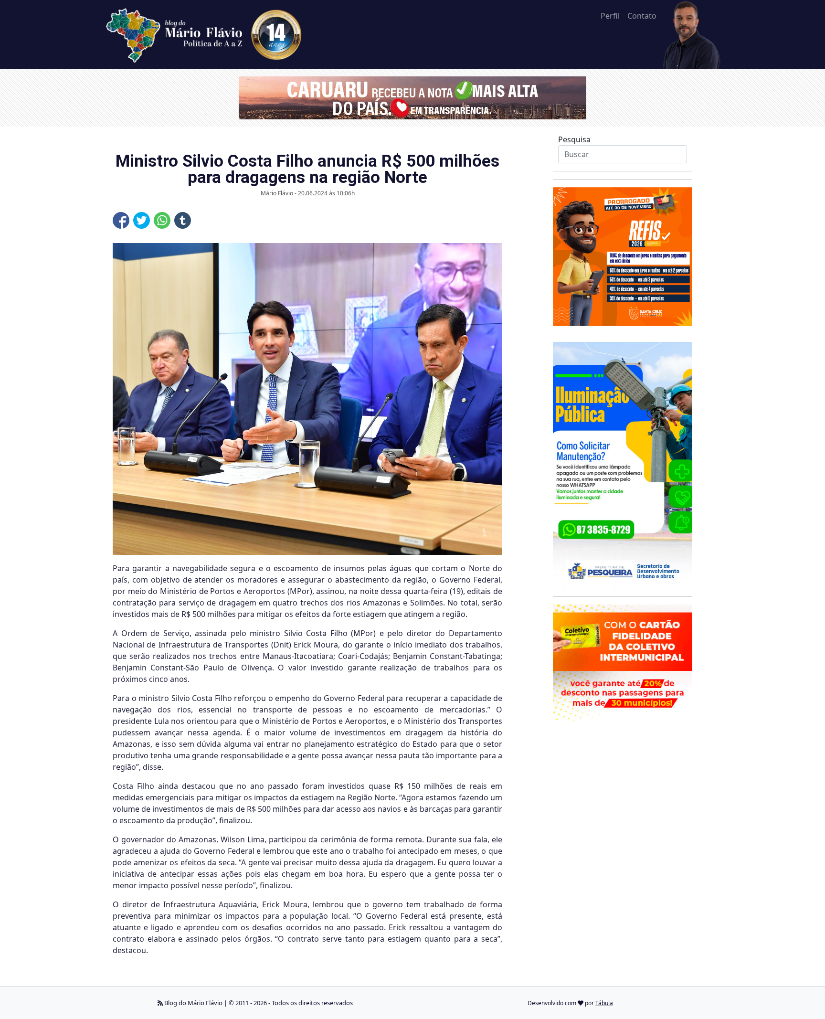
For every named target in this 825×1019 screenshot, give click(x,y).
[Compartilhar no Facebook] (121, 220)
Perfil (610, 16)
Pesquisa (574, 139)
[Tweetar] (141, 220)
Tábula (604, 1003)
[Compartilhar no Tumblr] (182, 220)
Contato (641, 16)
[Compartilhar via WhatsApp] (162, 220)
